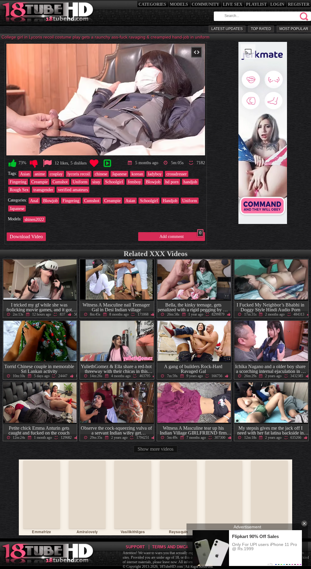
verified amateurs (73, 189)
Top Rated (261, 29)
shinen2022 (34, 219)
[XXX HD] (48, 24)
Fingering (18, 181)
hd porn (172, 181)
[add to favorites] (94, 163)
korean (137, 173)
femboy (134, 181)
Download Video (26, 236)
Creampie (39, 181)
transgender (43, 189)
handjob (190, 181)
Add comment (180, 235)
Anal (34, 200)
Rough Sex (19, 189)
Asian (25, 173)
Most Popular (293, 29)
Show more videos (155, 449)
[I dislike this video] (34, 163)
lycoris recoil (78, 173)
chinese (101, 173)
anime (40, 173)
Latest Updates (227, 29)
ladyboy (155, 173)
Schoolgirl (114, 181)
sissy (96, 181)
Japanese (119, 173)
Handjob (170, 200)
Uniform (80, 181)
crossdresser (176, 173)
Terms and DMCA (170, 547)
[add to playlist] (107, 163)
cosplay (56, 173)
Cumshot (60, 181)
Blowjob (153, 181)
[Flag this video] (47, 163)
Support (135, 547)
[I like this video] (12, 163)
